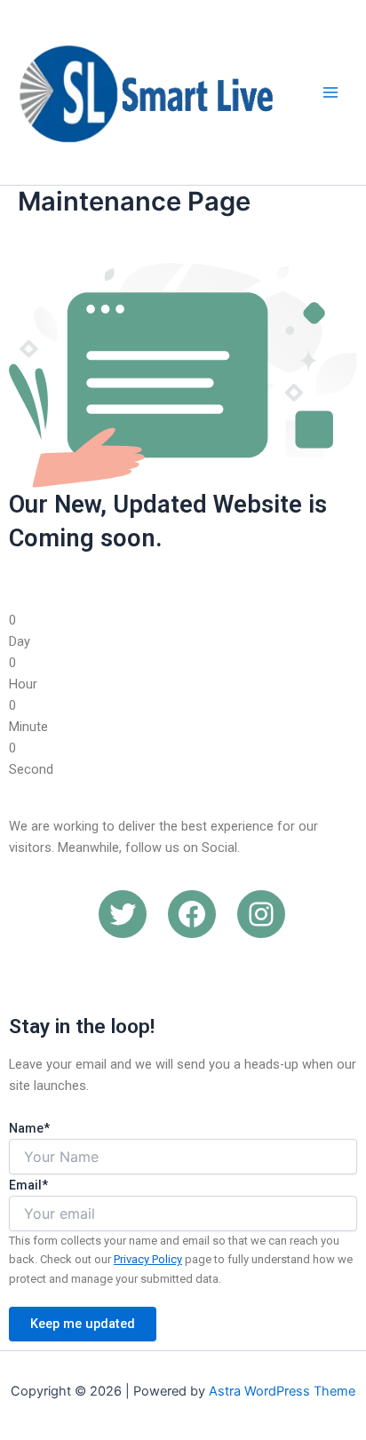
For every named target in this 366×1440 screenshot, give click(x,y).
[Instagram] (261, 914)
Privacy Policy (148, 1259)
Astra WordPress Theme (282, 1391)
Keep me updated (82, 1324)
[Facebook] (192, 914)
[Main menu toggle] (330, 92)
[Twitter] (123, 914)
